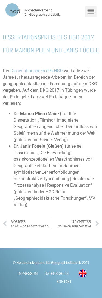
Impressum (28, 273)
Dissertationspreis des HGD (37, 70)
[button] (91, 11)
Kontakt (64, 281)
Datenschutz (57, 273)
